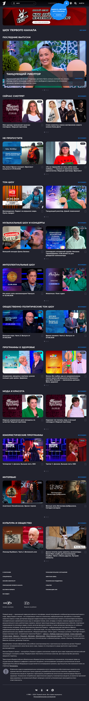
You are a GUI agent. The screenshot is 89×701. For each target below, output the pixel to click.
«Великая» (31, 636)
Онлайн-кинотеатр (9, 581)
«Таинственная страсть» (54, 636)
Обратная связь (51, 576)
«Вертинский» (40, 636)
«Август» (46, 634)
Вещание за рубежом (30, 607)
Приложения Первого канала (12, 585)
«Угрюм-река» (7, 636)
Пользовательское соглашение (56, 572)
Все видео (6, 594)
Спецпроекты (7, 576)
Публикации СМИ (51, 589)
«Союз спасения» (76, 634)
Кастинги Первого (9, 589)
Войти (81, 3)
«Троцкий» (23, 636)
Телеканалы (13, 666)
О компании (7, 572)
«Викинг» (16, 636)
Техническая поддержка (54, 581)
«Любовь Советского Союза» (59, 634)
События (49, 585)
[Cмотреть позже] (41, 126)
